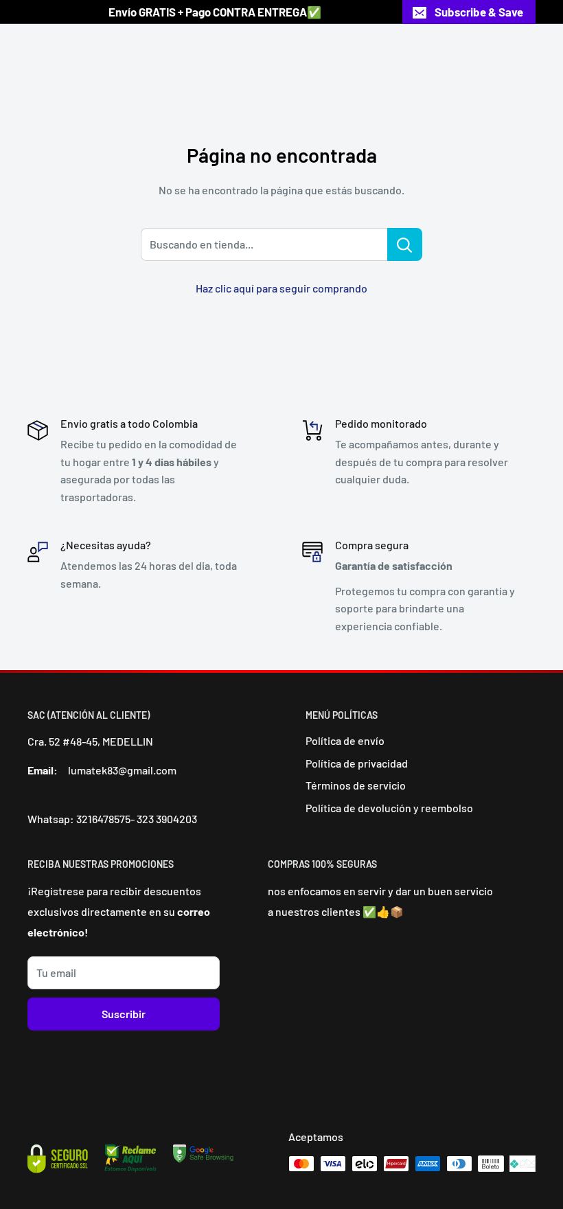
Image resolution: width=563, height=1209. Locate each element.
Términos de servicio (356, 785)
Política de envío (345, 740)
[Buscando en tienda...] (404, 244)
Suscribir (124, 1013)
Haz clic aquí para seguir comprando (281, 288)
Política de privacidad (357, 763)
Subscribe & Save (479, 12)
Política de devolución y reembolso (389, 807)
